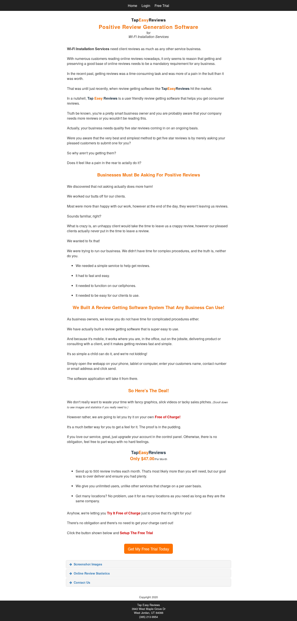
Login (146, 5)
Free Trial (162, 5)
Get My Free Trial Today (148, 549)
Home (132, 5)
